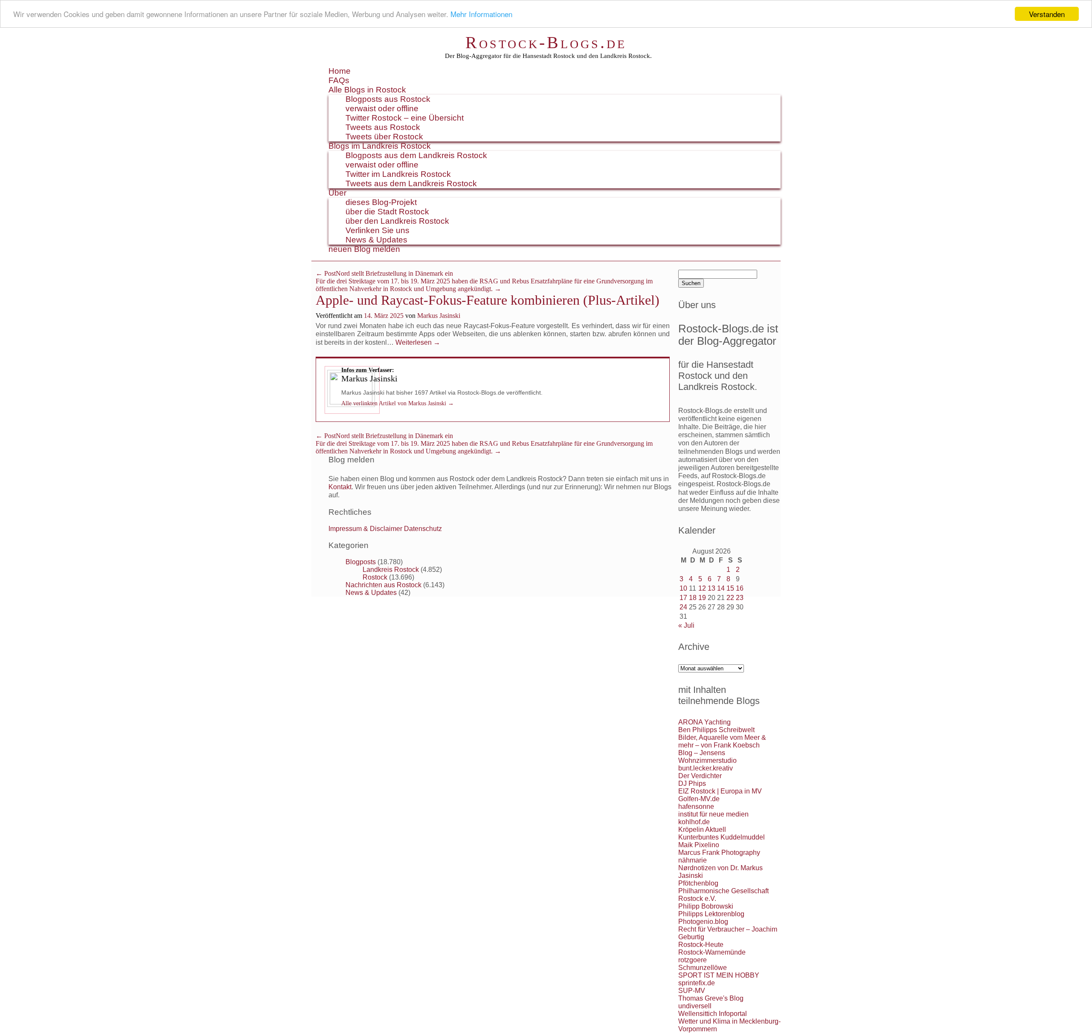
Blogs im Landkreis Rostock (379, 145)
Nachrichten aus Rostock (383, 585)
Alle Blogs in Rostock (367, 89)
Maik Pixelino (698, 844)
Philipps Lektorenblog (711, 914)
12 (702, 588)
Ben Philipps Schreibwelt (716, 729)
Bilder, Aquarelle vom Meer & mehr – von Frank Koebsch (722, 741)
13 (711, 588)
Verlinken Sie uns (378, 230)
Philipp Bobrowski (705, 906)
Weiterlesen (417, 342)
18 (693, 597)
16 (739, 588)
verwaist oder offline (382, 108)
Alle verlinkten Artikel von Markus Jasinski (397, 403)
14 (721, 588)
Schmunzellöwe (702, 967)
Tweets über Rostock (384, 136)
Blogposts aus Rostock (388, 99)
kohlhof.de (694, 821)
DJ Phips (692, 783)
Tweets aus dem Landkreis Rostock (411, 183)
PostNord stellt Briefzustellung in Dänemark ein (384, 273)
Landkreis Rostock (391, 569)
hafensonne (696, 806)
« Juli (686, 625)
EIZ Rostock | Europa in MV (720, 791)
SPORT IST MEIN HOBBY (718, 975)
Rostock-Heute (700, 944)
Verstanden (1047, 14)
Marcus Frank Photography (719, 852)
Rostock (375, 577)
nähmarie (692, 860)
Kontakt (339, 487)
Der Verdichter (700, 775)
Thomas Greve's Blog (710, 998)
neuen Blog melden (364, 249)
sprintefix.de (696, 983)
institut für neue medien (713, 814)
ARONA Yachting (704, 722)
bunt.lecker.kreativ (705, 768)
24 (683, 607)
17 (683, 597)
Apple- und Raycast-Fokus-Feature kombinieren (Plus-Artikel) (487, 300)
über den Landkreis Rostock (397, 220)
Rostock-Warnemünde (712, 952)
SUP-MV (691, 990)
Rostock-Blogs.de (546, 42)
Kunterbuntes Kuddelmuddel (721, 837)
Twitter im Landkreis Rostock (398, 174)
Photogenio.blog (703, 921)
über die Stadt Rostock (387, 211)
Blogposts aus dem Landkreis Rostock (416, 155)
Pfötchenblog (698, 883)
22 (730, 597)
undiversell (695, 1006)
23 (739, 597)
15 (730, 588)
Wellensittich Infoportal (712, 1013)
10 (683, 588)
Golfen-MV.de (699, 798)
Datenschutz (423, 528)
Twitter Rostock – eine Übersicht (405, 117)
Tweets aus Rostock (383, 127)
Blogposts (361, 562)
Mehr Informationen (481, 14)
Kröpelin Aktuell (702, 829)
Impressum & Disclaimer (365, 528)
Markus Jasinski (438, 315)
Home (339, 70)
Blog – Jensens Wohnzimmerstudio (707, 756)
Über (337, 192)
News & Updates (376, 239)
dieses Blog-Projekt (381, 202)
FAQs (338, 80)
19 (702, 597)
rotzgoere (692, 960)
